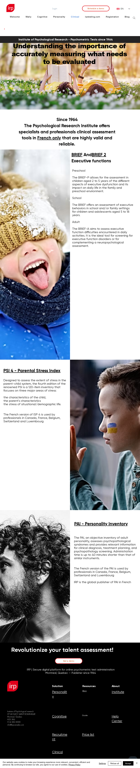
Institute (118, 692)
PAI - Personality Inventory (101, 523)
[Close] (136, 763)
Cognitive (59, 716)
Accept (128, 763)
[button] (4, 28)
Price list (88, 734)
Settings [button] (102, 763)
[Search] (134, 18)
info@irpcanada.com (15, 724)
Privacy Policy (74, 764)
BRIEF (77, 154)
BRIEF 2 (99, 154)
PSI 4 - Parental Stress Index (31, 370)
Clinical (57, 752)
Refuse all (114, 763)
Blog (84, 691)
